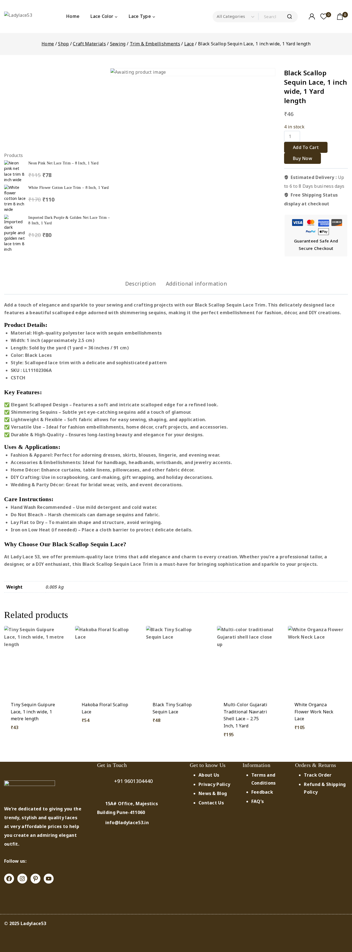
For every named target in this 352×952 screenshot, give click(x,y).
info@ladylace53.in (127, 822)
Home (72, 16)
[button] (176, 742)
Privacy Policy (214, 784)
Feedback (262, 792)
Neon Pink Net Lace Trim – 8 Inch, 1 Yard (63, 163)
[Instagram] (22, 879)
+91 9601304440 (133, 781)
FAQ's (257, 801)
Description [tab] (140, 283)
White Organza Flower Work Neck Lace (314, 712)
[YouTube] (49, 879)
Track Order (317, 775)
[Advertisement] (57, 106)
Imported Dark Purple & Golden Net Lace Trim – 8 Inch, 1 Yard (69, 220)
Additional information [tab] (196, 283)
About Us (209, 775)
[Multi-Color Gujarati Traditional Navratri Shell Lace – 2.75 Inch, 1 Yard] (247, 660)
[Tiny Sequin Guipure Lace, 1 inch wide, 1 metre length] (34, 660)
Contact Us (211, 803)
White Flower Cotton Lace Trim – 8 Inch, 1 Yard (68, 187)
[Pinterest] (35, 879)
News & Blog (213, 793)
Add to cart (306, 147)
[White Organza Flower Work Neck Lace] (318, 660)
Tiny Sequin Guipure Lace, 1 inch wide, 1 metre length (33, 712)
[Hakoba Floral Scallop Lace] (105, 660)
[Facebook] (9, 879)
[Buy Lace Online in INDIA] (25, 16)
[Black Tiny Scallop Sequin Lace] (176, 660)
